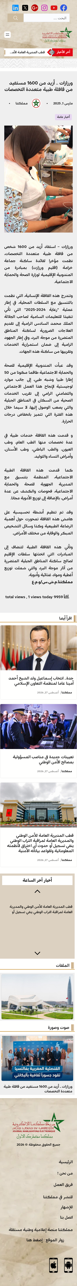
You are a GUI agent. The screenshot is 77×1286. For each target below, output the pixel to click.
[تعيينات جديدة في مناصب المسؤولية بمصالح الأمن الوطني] (38, 707)
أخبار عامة (63, 117)
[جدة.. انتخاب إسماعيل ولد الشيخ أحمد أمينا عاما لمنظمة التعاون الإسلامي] (38, 629)
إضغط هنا (35, 1240)
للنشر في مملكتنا (58, 1197)
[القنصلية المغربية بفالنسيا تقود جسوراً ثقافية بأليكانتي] (37, 1039)
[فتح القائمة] (7, 34)
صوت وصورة (58, 1027)
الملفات (62, 965)
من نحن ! (65, 1173)
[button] (37, 890)
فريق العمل (63, 1184)
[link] (26, 52)
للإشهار (67, 1207)
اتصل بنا (66, 1217)
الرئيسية (66, 1162)
